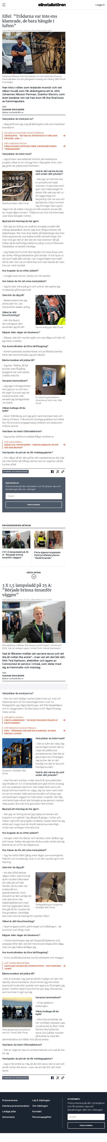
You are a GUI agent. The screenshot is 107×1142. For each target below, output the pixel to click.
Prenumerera (10, 1100)
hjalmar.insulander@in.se (12, 112)
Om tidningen (40, 1106)
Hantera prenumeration (15, 1106)
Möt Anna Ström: (31, 445)
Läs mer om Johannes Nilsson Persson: (30, 136)
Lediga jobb (9, 1111)
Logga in (100, 5)
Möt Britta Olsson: (31, 720)
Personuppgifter (42, 1117)
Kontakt (37, 1111)
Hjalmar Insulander (13, 109)
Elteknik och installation (15, 472)
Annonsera (8, 1117)
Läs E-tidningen (41, 1100)
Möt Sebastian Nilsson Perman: (30, 731)
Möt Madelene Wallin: (30, 146)
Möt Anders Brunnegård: (32, 966)
